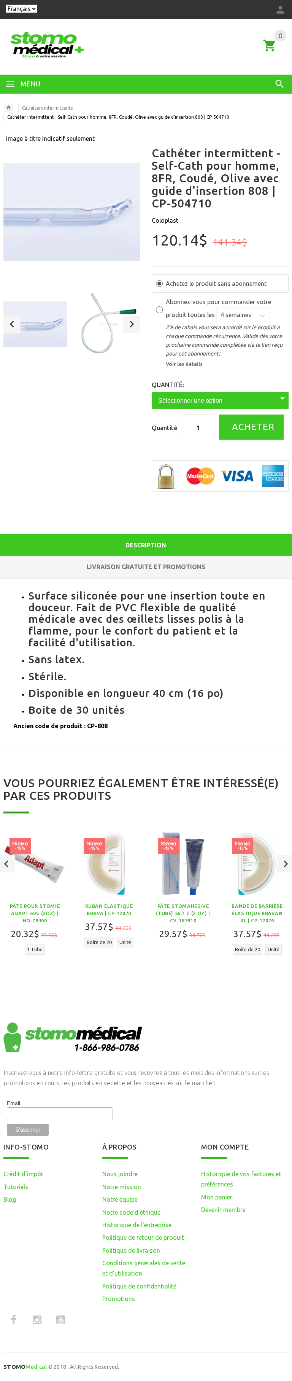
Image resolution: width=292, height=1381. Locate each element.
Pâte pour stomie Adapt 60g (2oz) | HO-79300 (35, 913)
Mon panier (216, 1197)
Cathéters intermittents (47, 107)
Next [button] (131, 324)
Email (13, 1103)
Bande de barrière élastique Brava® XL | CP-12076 (257, 913)
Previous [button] (12, 324)
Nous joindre (120, 1174)
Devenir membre (223, 1209)
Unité (125, 942)
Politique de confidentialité (139, 1286)
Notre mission (121, 1186)
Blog (9, 1199)
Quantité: (168, 384)
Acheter (252, 427)
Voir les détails (184, 364)
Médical (25, 1366)
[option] (35, 324)
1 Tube (35, 949)
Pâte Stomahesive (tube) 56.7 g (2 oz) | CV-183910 (183, 913)
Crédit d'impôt (23, 1174)
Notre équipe (120, 1199)
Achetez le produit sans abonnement (216, 283)
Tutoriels (15, 1186)
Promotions (118, 1298)
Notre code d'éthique (131, 1212)
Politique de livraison (131, 1250)
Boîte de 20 (99, 942)
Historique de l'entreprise (136, 1225)
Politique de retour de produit (143, 1237)
